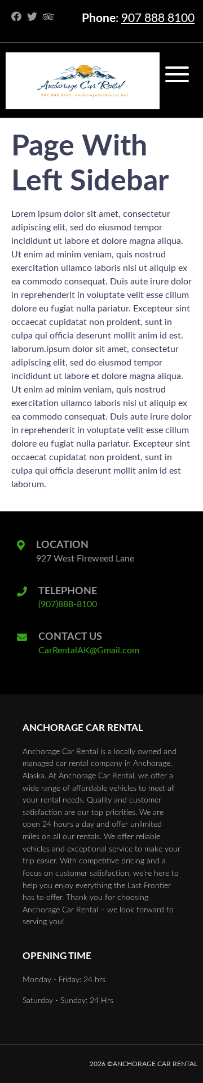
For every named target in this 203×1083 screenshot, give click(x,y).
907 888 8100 (158, 18)
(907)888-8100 (67, 604)
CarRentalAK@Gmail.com (88, 650)
